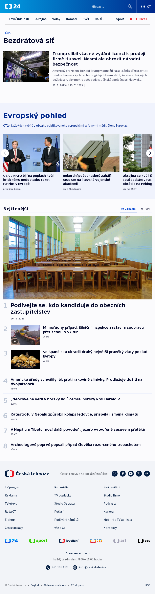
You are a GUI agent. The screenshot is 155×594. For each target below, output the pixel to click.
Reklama (11, 495)
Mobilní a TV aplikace (118, 520)
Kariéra (109, 511)
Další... (99, 19)
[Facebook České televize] (122, 473)
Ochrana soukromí (55, 585)
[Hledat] (130, 6)
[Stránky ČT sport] (38, 540)
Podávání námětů (66, 520)
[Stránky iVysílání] (69, 540)
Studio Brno (112, 495)
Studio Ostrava (64, 503)
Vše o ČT (60, 528)
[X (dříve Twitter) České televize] (139, 473)
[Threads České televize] (147, 473)
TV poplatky (62, 495)
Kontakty (110, 528)
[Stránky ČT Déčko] (96, 540)
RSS (148, 585)
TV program (13, 487)
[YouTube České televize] (131, 473)
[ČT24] (12, 6)
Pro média (61, 487)
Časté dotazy (14, 528)
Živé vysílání (112, 487)
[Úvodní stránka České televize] (27, 473)
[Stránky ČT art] (119, 540)
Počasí (58, 511)
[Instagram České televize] (114, 473)
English (35, 585)
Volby (56, 19)
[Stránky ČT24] (11, 540)
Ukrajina (41, 19)
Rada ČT (10, 511)
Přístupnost (78, 585)
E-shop (10, 520)
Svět (86, 19)
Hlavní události (18, 19)
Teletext (11, 503)
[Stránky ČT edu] (144, 540)
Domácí (71, 19)
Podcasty (110, 503)
